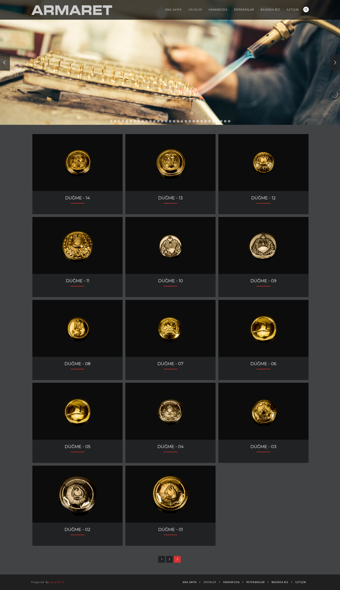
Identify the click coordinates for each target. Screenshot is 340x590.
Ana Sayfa (173, 10)
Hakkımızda (218, 10)
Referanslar (244, 10)
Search (306, 9)
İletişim (293, 10)
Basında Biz (270, 10)
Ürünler (195, 10)
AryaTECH (57, 582)
